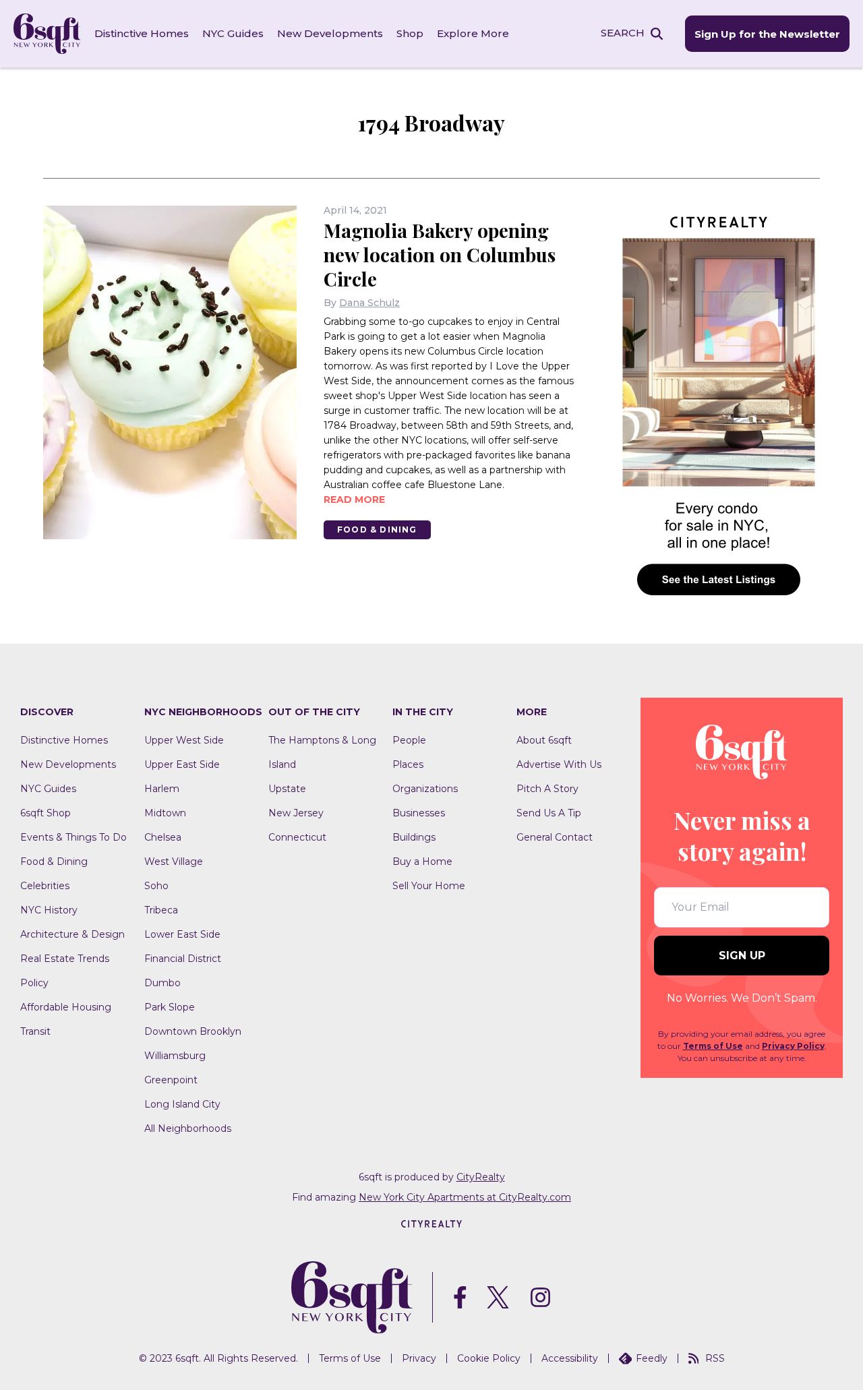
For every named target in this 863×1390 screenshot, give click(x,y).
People (409, 740)
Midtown (165, 813)
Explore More (473, 33)
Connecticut (297, 837)
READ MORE (354, 499)
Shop (409, 33)
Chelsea (162, 837)
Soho (156, 886)
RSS (715, 1358)
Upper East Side (182, 764)
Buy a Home (422, 861)
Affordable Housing (65, 1007)
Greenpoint (171, 1080)
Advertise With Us (558, 764)
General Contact (554, 837)
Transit (35, 1031)
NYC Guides (233, 33)
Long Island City (182, 1104)
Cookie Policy (488, 1358)
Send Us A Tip (548, 813)
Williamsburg (175, 1056)
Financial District (182, 959)
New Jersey (296, 813)
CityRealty (480, 1177)
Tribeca (161, 910)
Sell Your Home (428, 886)
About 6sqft (544, 740)
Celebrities (44, 886)
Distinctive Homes (141, 33)
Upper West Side (184, 740)
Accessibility (569, 1358)
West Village (173, 861)
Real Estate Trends (64, 959)
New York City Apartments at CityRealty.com (465, 1197)
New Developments (330, 33)
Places (407, 764)
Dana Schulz (369, 303)
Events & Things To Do (73, 837)
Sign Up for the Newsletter (767, 34)
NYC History (49, 910)
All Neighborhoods (187, 1128)
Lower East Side (182, 934)
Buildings (414, 837)
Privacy (419, 1358)
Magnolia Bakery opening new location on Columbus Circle (440, 254)
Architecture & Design (72, 934)
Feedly (651, 1358)
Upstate (287, 789)
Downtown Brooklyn (192, 1031)
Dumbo (162, 983)
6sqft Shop (45, 813)
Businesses (418, 813)
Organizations (425, 789)
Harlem (161, 789)
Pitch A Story (547, 789)
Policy (34, 983)
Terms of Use (713, 1046)
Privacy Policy (793, 1046)
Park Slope (169, 1007)
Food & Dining (377, 529)
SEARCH (623, 32)
